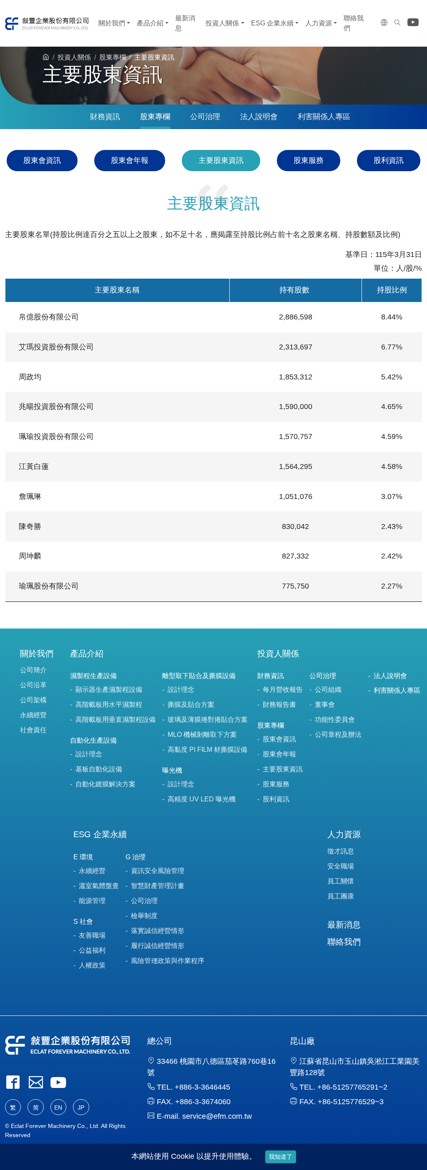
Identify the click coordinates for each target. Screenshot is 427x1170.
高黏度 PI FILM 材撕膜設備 (207, 749)
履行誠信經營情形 (157, 945)
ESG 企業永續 (272, 23)
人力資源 (318, 23)
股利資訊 (389, 160)
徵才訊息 (340, 851)
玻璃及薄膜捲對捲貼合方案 (208, 719)
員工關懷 (340, 881)
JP (81, 1107)
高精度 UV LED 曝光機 (202, 799)
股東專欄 (112, 57)
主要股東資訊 (221, 160)
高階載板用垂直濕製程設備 (115, 719)
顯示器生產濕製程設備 (108, 689)
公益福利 (92, 950)
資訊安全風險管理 (157, 870)
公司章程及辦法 (338, 734)
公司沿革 (33, 685)
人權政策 (92, 965)
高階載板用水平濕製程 (108, 704)
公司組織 (328, 689)
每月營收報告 (283, 689)
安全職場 (340, 866)
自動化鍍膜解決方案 (105, 784)
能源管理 (92, 900)
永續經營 (33, 714)
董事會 (325, 704)
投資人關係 (222, 23)
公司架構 (33, 699)
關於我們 (111, 23)
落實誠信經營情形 (157, 930)
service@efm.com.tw (217, 1116)
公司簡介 (33, 670)
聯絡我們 (354, 23)
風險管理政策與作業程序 (167, 960)
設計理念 (88, 754)
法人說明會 (259, 116)
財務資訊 (105, 116)
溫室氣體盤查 (99, 885)
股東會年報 (129, 160)
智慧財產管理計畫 (157, 885)
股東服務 (309, 160)
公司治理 (205, 116)
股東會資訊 (42, 160)
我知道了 (280, 1156)
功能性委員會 (335, 719)
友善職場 (92, 935)
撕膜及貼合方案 (191, 704)
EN (58, 1107)
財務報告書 (279, 704)
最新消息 (185, 23)
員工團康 (340, 896)
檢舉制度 (144, 915)
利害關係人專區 (324, 116)
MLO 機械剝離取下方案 (202, 734)
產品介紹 (150, 23)
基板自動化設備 (98, 769)
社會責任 (33, 729)
